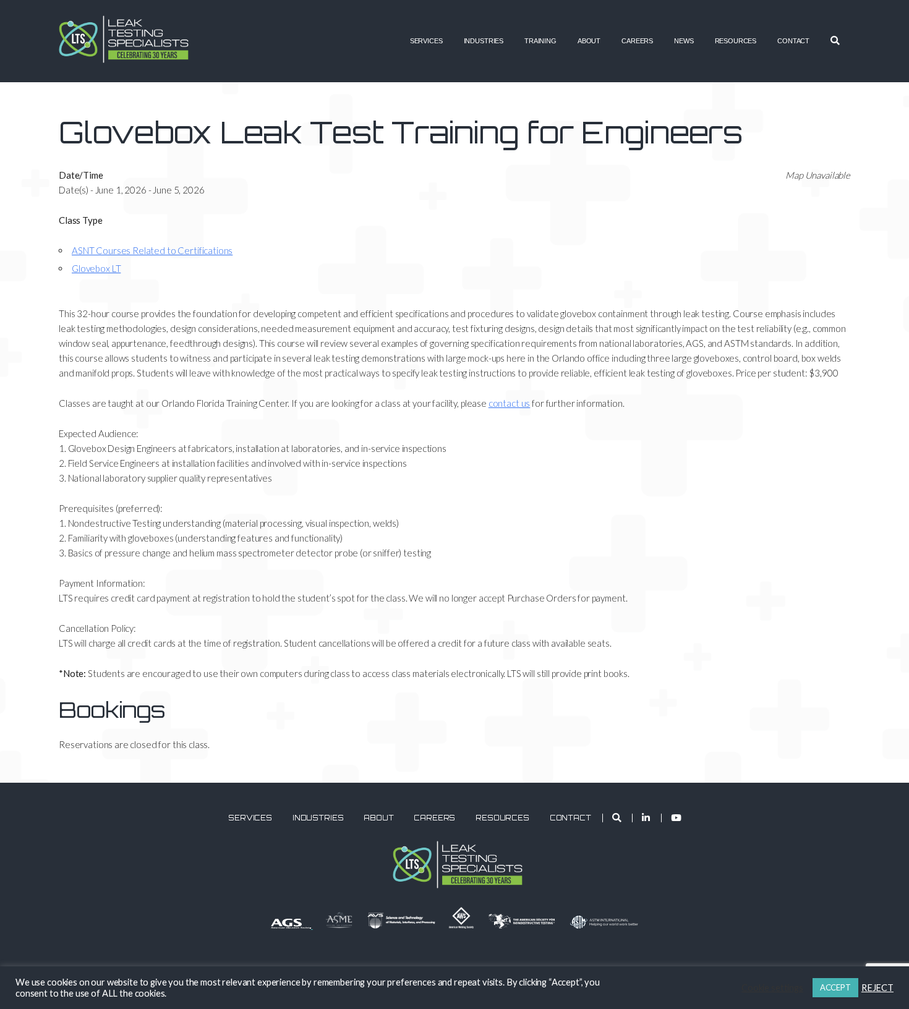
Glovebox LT (96, 268)
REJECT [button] (877, 987)
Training (540, 41)
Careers (637, 41)
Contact (793, 41)
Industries (484, 41)
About (589, 41)
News (683, 41)
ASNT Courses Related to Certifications (152, 250)
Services (426, 41)
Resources (736, 41)
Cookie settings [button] (772, 987)
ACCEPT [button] (835, 987)
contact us (510, 403)
